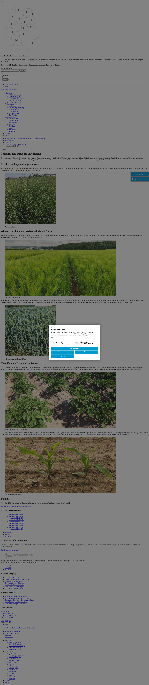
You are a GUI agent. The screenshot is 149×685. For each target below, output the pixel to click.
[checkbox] (53, 343)
